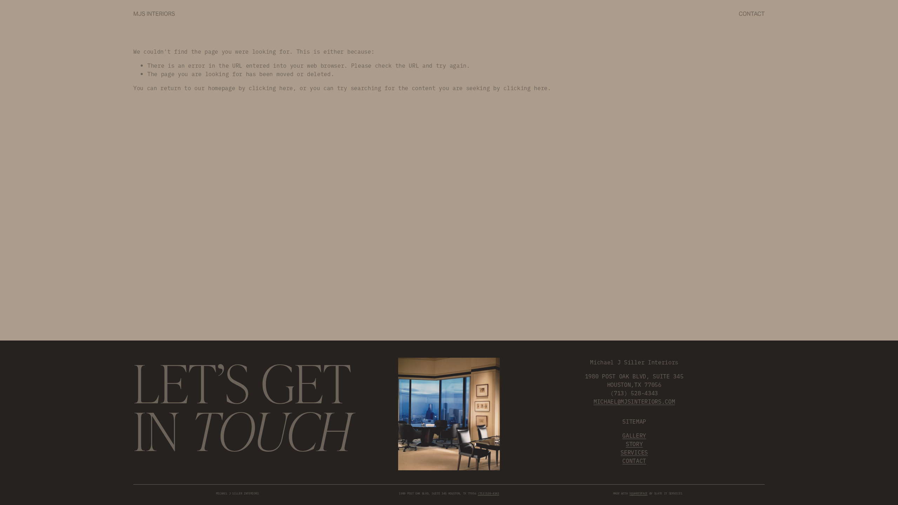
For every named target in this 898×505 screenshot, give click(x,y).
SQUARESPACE (638, 493)
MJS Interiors (154, 14)
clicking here (271, 88)
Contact (752, 14)
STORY (634, 443)
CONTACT (634, 460)
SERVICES (634, 452)
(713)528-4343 (488, 493)
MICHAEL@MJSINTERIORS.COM (634, 401)
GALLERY (634, 435)
